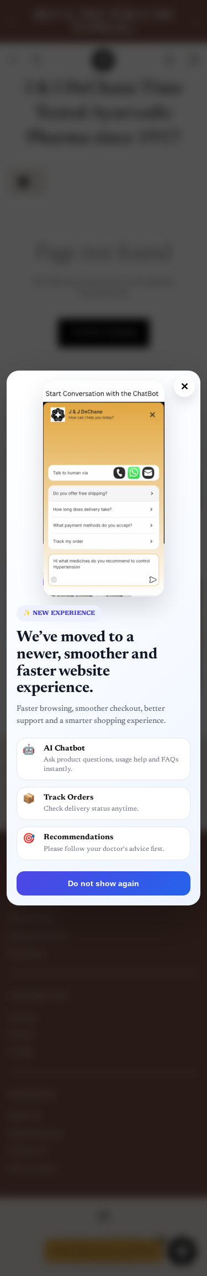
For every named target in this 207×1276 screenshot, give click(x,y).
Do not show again (103, 883)
